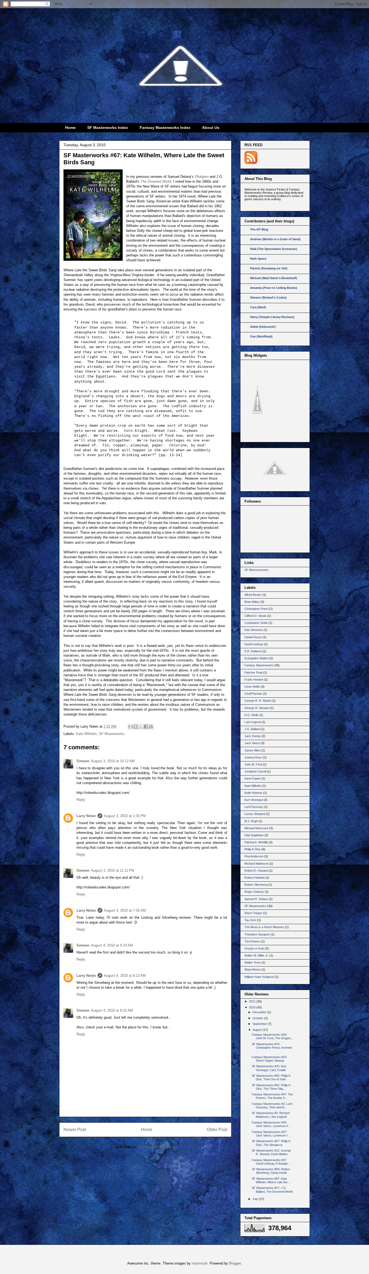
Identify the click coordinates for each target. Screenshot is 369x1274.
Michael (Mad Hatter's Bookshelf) (273, 278)
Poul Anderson (253, 856)
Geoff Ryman (253, 693)
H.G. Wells (251, 715)
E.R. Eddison (252, 651)
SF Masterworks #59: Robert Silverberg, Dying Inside (271, 1171)
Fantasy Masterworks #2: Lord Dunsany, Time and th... (272, 1105)
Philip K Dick (252, 849)
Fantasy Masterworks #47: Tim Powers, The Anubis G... (272, 1096)
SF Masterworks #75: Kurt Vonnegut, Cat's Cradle (269, 1068)
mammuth (199, 1263)
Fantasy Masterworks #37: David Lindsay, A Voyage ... (271, 1161)
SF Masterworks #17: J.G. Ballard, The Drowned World (272, 1189)
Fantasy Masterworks (258, 665)
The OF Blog (259, 229)
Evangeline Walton (256, 658)
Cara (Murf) (258, 307)
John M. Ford (253, 764)
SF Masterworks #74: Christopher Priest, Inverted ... (272, 1047)
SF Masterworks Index (107, 127)
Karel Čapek (252, 778)
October (258, 1018)
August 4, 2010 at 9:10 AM (112, 945)
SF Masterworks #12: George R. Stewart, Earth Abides (271, 1152)
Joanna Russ (253, 757)
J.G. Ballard (252, 729)
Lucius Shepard (254, 813)
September (260, 1023)
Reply (80, 800)
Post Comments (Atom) (156, 1147)
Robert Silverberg (255, 884)
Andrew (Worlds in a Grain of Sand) (275, 239)
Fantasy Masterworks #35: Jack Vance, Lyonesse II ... (271, 1124)
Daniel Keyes (253, 637)
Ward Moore (252, 969)
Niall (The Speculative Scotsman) (273, 248)
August (258, 1029)
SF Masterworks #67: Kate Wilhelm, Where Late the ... (271, 1180)
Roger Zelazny (254, 891)
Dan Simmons (253, 629)
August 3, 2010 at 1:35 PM (125, 816)
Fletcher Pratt (253, 672)
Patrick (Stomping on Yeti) (268, 268)
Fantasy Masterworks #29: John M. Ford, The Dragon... (272, 1036)
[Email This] (130, 726)
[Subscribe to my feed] (250, 163)
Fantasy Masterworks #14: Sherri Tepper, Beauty (269, 1058)
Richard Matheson (256, 863)
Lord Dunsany (253, 806)
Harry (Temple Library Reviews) (272, 317)
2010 (252, 1007)
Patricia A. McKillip (256, 842)
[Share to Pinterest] (151, 726)
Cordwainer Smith (256, 622)
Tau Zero (250, 920)
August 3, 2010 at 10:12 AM (113, 761)
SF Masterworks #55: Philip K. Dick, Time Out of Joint (271, 1077)
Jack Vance (252, 743)
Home (70, 127)
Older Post (217, 1129)
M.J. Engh (251, 821)
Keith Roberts (253, 792)
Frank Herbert (253, 679)
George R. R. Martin (257, 700)
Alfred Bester (252, 594)
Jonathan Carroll (255, 771)
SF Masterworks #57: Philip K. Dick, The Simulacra (271, 1142)
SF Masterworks (112, 734)
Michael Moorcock (256, 828)
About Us (210, 127)
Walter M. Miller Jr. (256, 955)
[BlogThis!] (135, 726)
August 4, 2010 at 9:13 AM (125, 976)
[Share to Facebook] (146, 726)
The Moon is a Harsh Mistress (264, 927)
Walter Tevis (252, 962)
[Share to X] (140, 726)
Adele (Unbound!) (263, 326)
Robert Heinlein (254, 877)
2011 (252, 1001)
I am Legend (252, 722)
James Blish (252, 750)
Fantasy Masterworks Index (165, 127)
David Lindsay (253, 644)
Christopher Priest (256, 608)
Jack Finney (252, 736)
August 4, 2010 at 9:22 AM (112, 1010)
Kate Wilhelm (86, 734)
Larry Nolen (86, 816)
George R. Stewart (256, 708)
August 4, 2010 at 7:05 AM (125, 910)
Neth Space (258, 258)
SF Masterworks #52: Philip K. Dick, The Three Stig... (271, 1087)
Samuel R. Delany (256, 899)
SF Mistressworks (256, 569)
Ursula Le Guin (254, 948)
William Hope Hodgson (259, 976)
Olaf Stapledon (254, 835)
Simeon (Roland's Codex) (268, 297)
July (256, 1199)
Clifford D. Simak (255, 615)
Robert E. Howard (256, 870)
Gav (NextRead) (261, 336)
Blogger (235, 1263)
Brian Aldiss (252, 601)
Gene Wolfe (252, 686)
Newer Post (74, 1129)
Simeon (82, 761)
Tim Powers (252, 941)
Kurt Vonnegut (253, 799)
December (260, 1012)
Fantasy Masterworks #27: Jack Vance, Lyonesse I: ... (271, 1133)
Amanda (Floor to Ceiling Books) (273, 287)
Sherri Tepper (253, 913)
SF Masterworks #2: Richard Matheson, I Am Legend (271, 1114)
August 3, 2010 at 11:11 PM (112, 870)
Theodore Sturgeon (257, 934)
